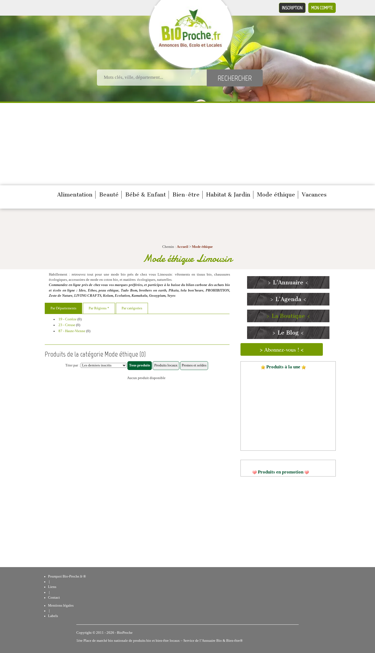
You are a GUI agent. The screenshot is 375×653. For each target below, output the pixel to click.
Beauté (109, 194)
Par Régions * (99, 308)
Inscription (292, 7)
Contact (54, 597)
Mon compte (322, 7)
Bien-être (186, 194)
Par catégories (132, 308)
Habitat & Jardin (228, 194)
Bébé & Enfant (145, 194)
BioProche (125, 633)
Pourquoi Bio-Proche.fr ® (67, 576)
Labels (53, 616)
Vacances (314, 194)
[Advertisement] (187, 144)
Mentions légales (61, 605)
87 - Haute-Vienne (71, 331)
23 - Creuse (66, 325)
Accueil (182, 247)
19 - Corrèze (67, 319)
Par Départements (63, 308)
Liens (52, 587)
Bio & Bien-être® (229, 641)
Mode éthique (276, 194)
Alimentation (75, 194)
